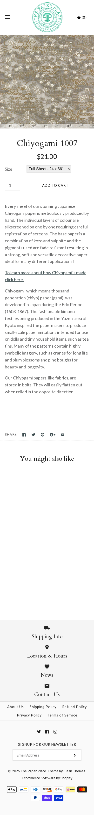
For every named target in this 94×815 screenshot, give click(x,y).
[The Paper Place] (47, 17)
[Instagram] (55, 732)
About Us (15, 707)
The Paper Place (33, 771)
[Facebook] (47, 732)
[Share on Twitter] (33, 435)
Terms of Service (62, 715)
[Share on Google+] (52, 435)
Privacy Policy (29, 715)
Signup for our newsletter (47, 744)
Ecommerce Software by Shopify (47, 778)
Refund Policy (74, 707)
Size (8, 169)
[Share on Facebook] (24, 435)
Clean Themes (74, 771)
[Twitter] (39, 732)
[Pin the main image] (42, 435)
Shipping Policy (43, 707)
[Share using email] (63, 435)
